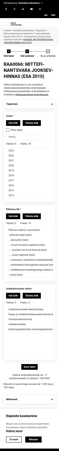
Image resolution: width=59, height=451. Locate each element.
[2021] (29, 160)
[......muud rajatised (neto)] (29, 254)
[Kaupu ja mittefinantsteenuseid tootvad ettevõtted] (29, 314)
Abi (46, 15)
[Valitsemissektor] (29, 324)
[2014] (29, 195)
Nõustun (33, 439)
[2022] (29, 155)
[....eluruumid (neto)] (29, 239)
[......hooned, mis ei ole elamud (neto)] (29, 249)
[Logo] (12, 22)
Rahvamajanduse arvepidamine (18, 33)
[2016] (29, 185)
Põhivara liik (13, 209)
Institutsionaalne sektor (19, 288)
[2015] (29, 190)
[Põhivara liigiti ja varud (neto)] (29, 229)
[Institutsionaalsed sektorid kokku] (29, 309)
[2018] (29, 175)
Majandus (41, 30)
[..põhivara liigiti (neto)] (29, 234)
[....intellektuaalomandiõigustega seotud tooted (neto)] (29, 269)
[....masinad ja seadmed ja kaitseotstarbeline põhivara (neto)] (29, 259)
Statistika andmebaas (23, 30)
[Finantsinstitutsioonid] (29, 319)
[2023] (29, 150)
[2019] (29, 170)
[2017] (29, 180)
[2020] (29, 165)
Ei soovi (14, 439)
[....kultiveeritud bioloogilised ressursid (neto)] (29, 264)
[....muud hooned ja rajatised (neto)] (29, 244)
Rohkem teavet (14, 431)
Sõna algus (17, 129)
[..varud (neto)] (29, 274)
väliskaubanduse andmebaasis (31, 94)
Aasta (9, 116)
